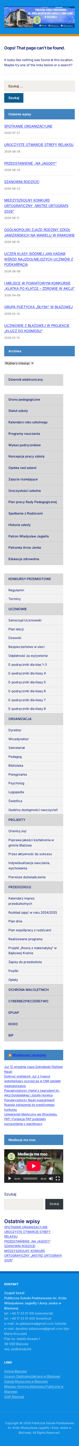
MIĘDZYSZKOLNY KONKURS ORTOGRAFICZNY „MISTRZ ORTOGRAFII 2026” (36, 205)
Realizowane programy (25, 939)
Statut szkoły (18, 411)
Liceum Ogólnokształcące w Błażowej (32, 1376)
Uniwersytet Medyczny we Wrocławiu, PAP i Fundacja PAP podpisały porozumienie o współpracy (30, 1119)
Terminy (14, 599)
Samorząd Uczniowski (25, 620)
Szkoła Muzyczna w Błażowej (26, 1381)
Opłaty (13, 980)
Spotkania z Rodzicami (25, 513)
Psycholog (16, 783)
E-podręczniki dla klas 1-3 (27, 665)
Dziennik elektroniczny (25, 380)
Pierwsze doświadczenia (27, 877)
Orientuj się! (17, 831)
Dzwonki (14, 638)
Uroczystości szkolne (24, 491)
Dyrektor (14, 730)
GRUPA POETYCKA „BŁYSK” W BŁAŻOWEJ (38, 307)
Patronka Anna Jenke (24, 547)
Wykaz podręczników (24, 445)
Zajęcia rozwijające (23, 479)
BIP (10, 1035)
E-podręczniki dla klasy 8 (27, 709)
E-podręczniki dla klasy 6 (27, 691)
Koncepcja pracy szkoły (26, 456)
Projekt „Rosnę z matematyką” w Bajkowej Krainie (32, 950)
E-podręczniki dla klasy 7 (27, 700)
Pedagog (15, 757)
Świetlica (15, 801)
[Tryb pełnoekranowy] (58, 1178)
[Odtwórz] (10, 1178)
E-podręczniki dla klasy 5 (27, 682)
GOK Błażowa (14, 1397)
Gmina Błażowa (15, 1371)
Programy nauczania (24, 434)
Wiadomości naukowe (29, 1055)
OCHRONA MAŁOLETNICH (28, 990)
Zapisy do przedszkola (25, 962)
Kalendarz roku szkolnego (28, 422)
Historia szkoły (19, 525)
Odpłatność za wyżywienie (28, 656)
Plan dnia (15, 921)
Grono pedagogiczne (24, 399)
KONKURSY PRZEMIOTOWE (29, 579)
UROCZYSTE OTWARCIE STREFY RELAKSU (39, 145)
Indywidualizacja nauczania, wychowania (29, 865)
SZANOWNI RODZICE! (21, 182)
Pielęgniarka (17, 774)
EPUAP (13, 1013)
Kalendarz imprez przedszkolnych (21, 901)
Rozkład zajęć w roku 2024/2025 (32, 912)
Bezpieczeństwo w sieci (26, 647)
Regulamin (16, 590)
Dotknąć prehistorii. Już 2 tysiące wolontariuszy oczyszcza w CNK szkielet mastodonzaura (32, 1081)
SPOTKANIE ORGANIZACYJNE (28, 126)
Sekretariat (16, 748)
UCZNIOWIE (17, 609)
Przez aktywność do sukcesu (30, 854)
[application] (33, 1166)
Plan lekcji (16, 629)
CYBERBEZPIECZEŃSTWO (28, 1001)
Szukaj (10, 1194)
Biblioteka (15, 766)
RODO (13, 1024)
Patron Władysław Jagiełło (28, 536)
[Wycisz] (51, 1178)
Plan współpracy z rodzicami (29, 930)
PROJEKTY (16, 820)
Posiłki (13, 971)
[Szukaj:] (39, 86)
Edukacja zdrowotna (23, 559)
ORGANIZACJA (20, 719)
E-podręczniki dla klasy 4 (27, 673)
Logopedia (16, 792)
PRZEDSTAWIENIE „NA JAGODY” (30, 163)
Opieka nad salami (22, 468)
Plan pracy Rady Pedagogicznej (32, 502)
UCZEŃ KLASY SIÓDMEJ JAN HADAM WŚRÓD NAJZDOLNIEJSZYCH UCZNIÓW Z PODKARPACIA (38, 259)
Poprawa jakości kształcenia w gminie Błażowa (31, 842)
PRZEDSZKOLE (19, 887)
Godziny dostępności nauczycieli (33, 810)
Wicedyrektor (18, 739)
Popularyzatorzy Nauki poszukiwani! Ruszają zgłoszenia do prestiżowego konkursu (29, 1104)
